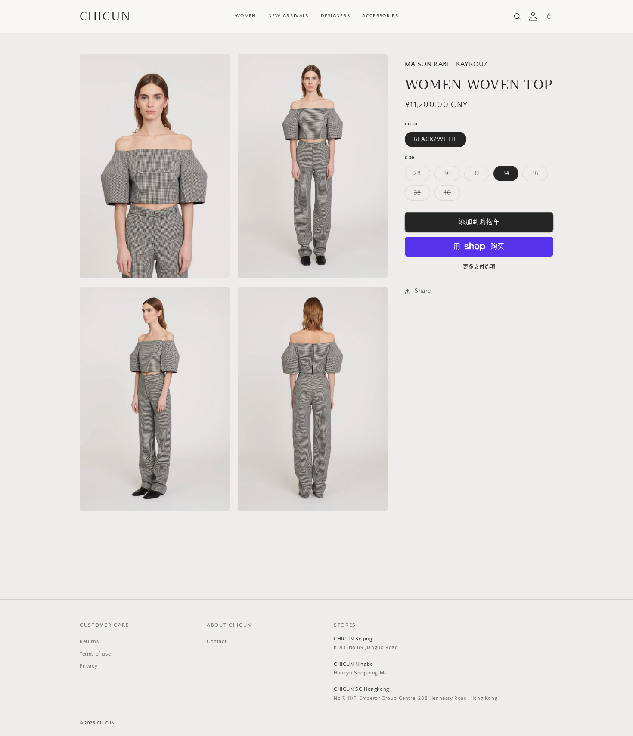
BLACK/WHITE (435, 139)
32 (479, 175)
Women (245, 16)
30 (450, 175)
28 (420, 175)
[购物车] (549, 16)
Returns (89, 641)
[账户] (533, 16)
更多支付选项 (479, 267)
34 (506, 173)
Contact (217, 641)
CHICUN (105, 16)
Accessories (380, 16)
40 (450, 195)
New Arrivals (288, 16)
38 (420, 195)
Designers (336, 16)
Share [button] (423, 291)
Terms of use (95, 654)
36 (538, 175)
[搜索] (517, 16)
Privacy (88, 666)
